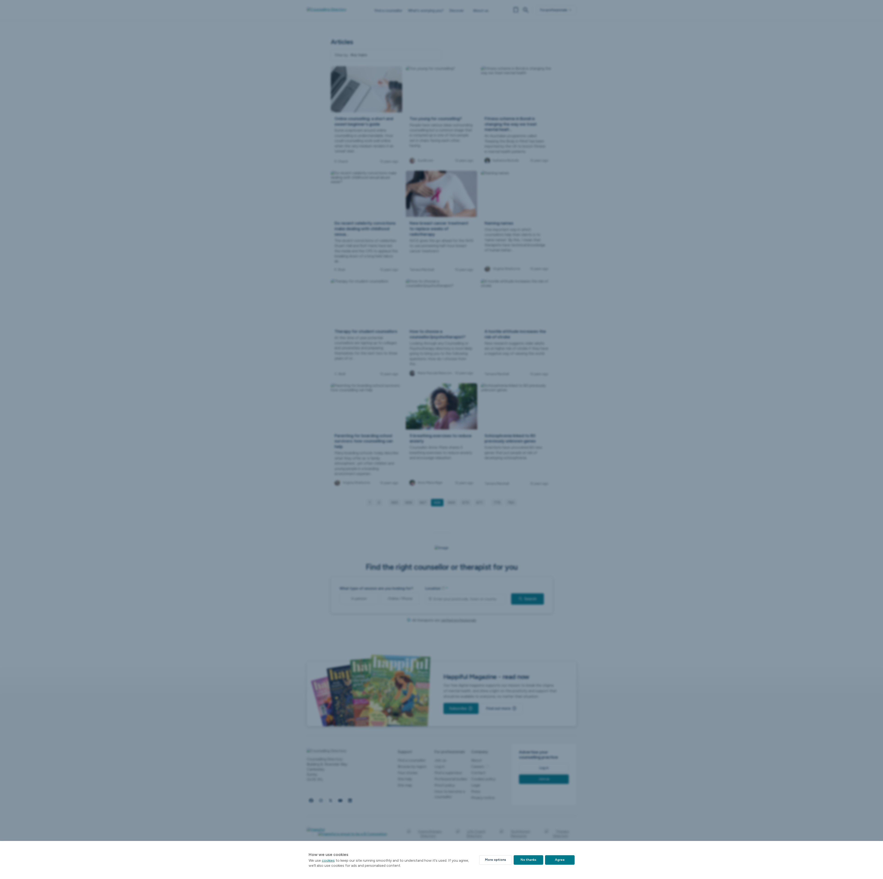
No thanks (528, 860)
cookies (328, 860)
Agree (560, 860)
